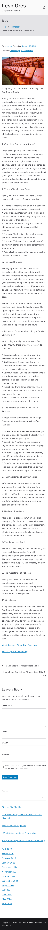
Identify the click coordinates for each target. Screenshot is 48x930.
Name (5, 731)
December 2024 (9, 867)
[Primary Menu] (44, 7)
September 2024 (10, 881)
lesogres (8, 46)
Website (5, 754)
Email (5, 743)
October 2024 (8, 876)
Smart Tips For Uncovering (15, 651)
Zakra (39, 922)
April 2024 (7, 903)
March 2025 (8, 853)
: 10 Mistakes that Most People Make (21, 665)
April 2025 (7, 849)
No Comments (27, 51)
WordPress (6, 925)
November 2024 (9, 872)
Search (5, 791)
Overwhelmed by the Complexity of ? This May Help (22, 816)
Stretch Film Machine (12, 807)
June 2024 (7, 894)
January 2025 (8, 863)
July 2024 (6, 890)
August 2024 (8, 885)
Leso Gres (14, 6)
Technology (15, 51)
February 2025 (9, 858)
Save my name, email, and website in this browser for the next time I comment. (25, 767)
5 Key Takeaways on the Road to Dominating (23, 840)
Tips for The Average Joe (14, 825)
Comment (7, 706)
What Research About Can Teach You (19, 645)
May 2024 (7, 899)
